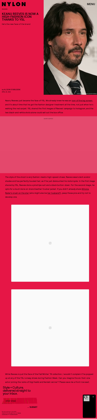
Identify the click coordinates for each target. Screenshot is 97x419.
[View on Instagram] (50, 243)
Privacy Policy (14, 414)
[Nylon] (14, 4)
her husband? (53, 193)
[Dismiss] (93, 396)
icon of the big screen (82, 100)
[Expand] (85, 396)
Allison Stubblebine (12, 89)
